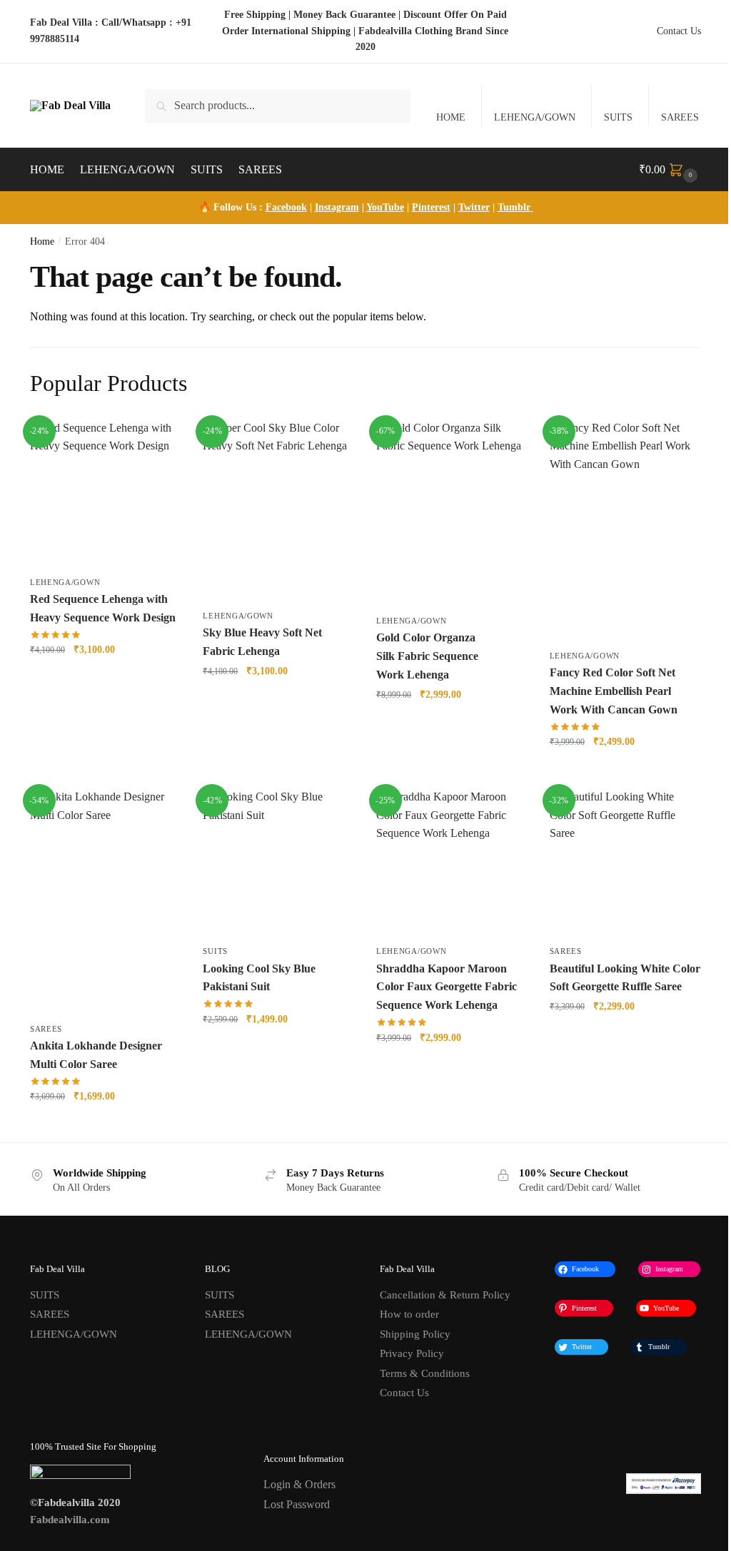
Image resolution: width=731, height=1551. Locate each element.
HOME (450, 117)
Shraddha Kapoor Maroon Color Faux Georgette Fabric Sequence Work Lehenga (446, 987)
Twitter (474, 207)
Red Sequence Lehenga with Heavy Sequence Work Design (103, 608)
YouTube (385, 207)
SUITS (618, 117)
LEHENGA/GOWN (534, 117)
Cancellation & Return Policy (445, 1295)
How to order (409, 1314)
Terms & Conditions (425, 1373)
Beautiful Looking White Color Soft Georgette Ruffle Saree (625, 977)
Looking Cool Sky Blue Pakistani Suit (259, 977)
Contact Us (679, 31)
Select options (278, 1049)
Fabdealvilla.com (70, 1519)
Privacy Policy (412, 1353)
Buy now (106, 681)
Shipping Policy (415, 1334)
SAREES (680, 117)
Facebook (286, 207)
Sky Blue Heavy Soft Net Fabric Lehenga (262, 641)
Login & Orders (299, 1484)
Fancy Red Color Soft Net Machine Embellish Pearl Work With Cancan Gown (613, 691)
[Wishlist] (160, 440)
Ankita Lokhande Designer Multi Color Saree (96, 1054)
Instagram (337, 207)
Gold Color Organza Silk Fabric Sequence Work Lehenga (427, 656)
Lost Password (296, 1504)
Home (42, 241)
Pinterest (431, 207)
